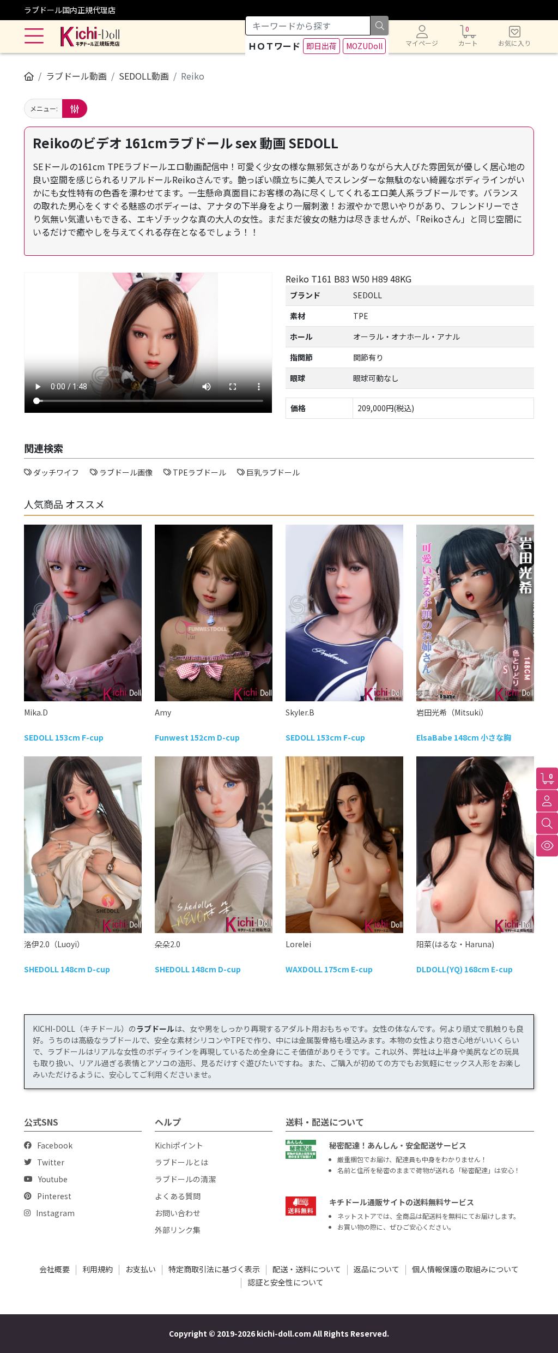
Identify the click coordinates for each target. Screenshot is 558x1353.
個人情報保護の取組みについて (465, 1269)
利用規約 (97, 1269)
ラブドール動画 (76, 75)
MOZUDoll (364, 45)
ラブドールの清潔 (185, 1179)
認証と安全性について (285, 1282)
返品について (376, 1269)
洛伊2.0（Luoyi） (54, 944)
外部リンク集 (178, 1229)
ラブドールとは (181, 1162)
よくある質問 (178, 1195)
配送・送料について (306, 1269)
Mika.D (36, 712)
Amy (163, 712)
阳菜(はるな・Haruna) (455, 944)
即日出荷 (321, 45)
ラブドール (155, 1028)
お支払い (140, 1269)
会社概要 (54, 1269)
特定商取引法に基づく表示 (214, 1269)
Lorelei (298, 944)
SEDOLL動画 (144, 75)
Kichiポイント (179, 1145)
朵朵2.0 (167, 944)
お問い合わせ (178, 1212)
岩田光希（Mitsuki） (452, 712)
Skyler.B (300, 712)
